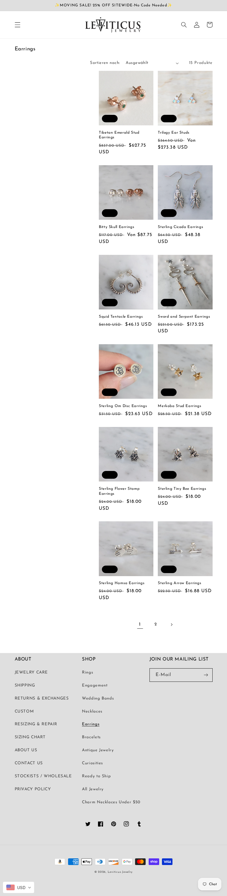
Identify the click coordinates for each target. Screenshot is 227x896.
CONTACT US (29, 763)
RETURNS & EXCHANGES (42, 698)
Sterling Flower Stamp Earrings (119, 491)
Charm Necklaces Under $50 (111, 802)
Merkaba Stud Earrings (179, 406)
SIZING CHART (30, 737)
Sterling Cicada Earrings (180, 227)
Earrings (90, 724)
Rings (87, 672)
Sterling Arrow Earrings (180, 583)
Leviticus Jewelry (120, 872)
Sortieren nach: (105, 63)
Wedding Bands (98, 698)
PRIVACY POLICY (33, 789)
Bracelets (91, 737)
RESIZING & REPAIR (36, 724)
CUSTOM (24, 711)
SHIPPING (25, 685)
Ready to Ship (96, 776)
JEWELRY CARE (31, 672)
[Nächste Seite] (171, 624)
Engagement (94, 685)
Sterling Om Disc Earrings (123, 406)
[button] (17, 24)
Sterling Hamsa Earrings (122, 583)
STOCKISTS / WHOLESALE (43, 776)
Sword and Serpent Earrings (184, 316)
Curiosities (92, 763)
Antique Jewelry (98, 750)
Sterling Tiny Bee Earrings (182, 489)
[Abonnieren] (205, 675)
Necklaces (92, 711)
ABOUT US (26, 750)
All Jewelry (93, 789)
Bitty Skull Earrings (117, 227)
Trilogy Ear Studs (174, 132)
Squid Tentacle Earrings (121, 316)
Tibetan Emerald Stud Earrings (119, 135)
